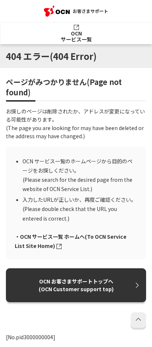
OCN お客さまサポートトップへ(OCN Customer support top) (76, 285)
